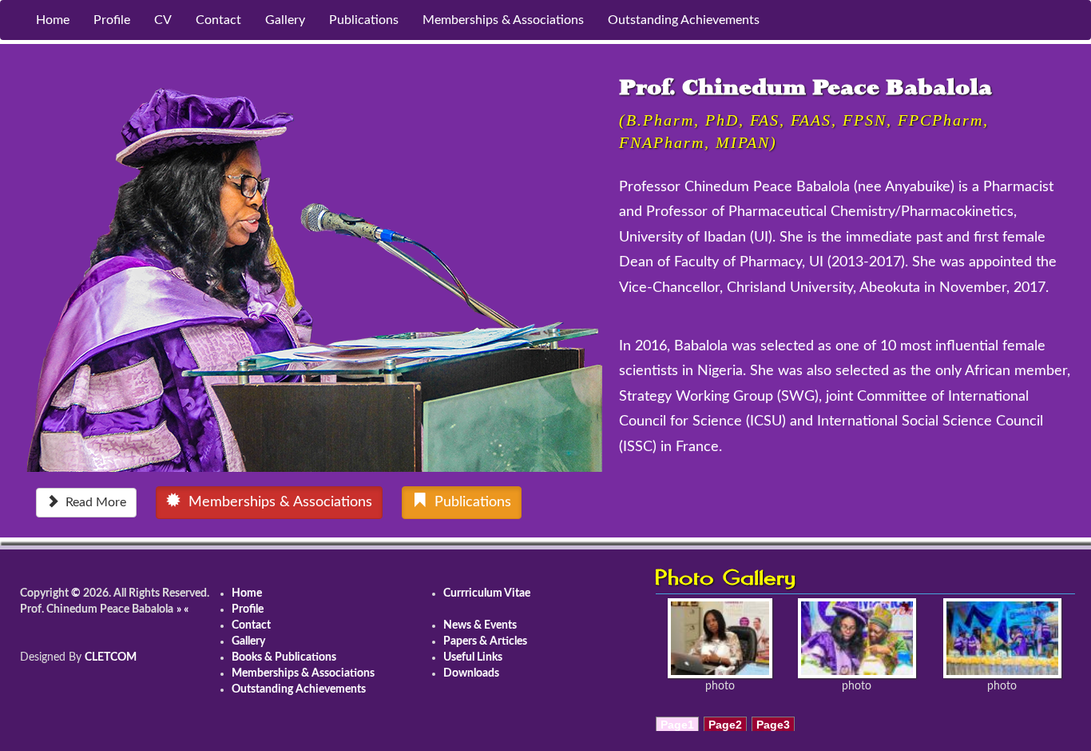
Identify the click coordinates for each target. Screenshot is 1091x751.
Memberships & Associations (503, 20)
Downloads (471, 673)
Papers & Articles (485, 641)
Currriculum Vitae (486, 593)
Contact (218, 20)
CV (163, 20)
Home (52, 20)
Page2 (725, 724)
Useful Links (472, 657)
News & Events (480, 625)
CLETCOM (111, 657)
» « (182, 609)
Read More (92, 502)
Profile (111, 20)
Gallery (285, 20)
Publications (364, 20)
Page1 (677, 724)
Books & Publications (284, 657)
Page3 (773, 724)
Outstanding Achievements (684, 20)
